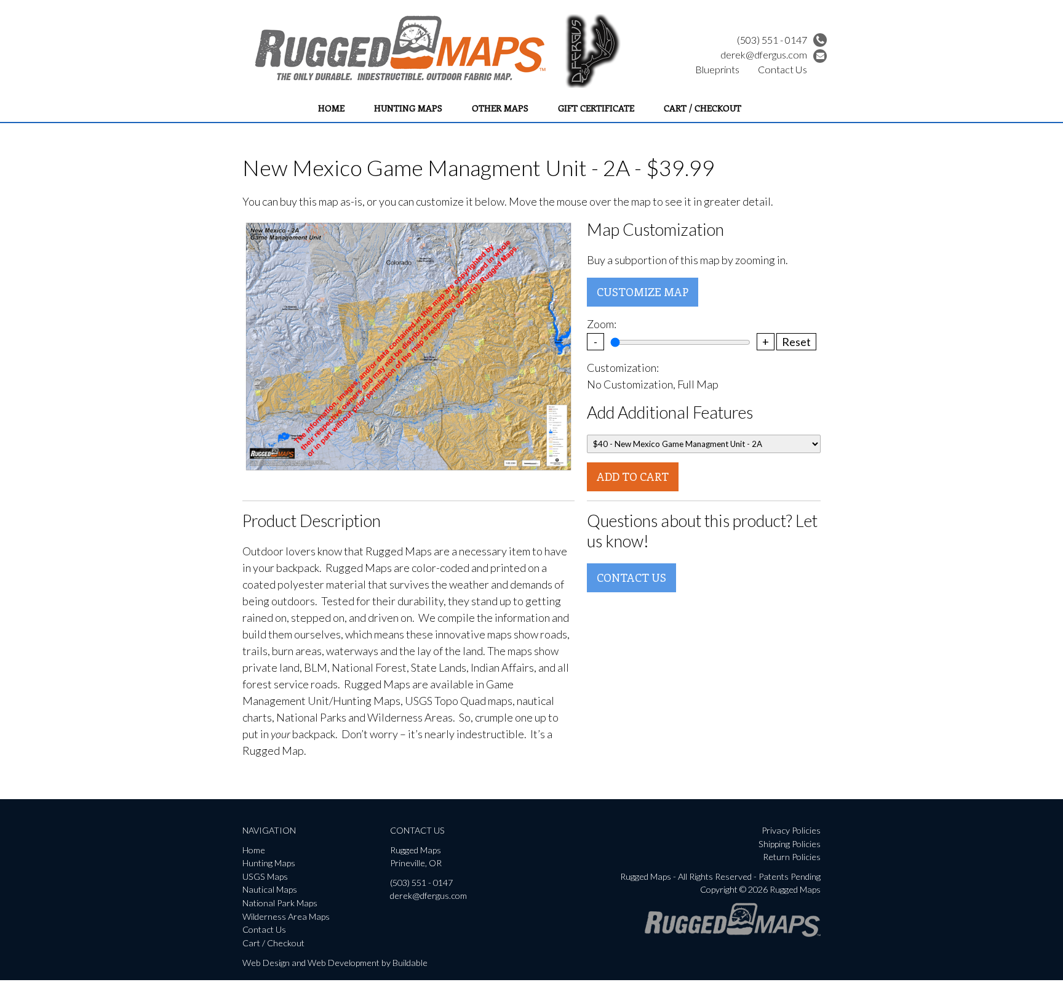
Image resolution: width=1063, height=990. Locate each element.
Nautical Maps (269, 889)
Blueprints (717, 69)
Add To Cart (633, 476)
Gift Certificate (596, 108)
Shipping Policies (789, 844)
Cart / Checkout (702, 108)
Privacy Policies (791, 830)
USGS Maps (265, 876)
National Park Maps (279, 903)
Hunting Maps (408, 108)
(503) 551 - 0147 (772, 40)
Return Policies (792, 856)
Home (331, 108)
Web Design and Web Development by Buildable (335, 962)
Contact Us (782, 69)
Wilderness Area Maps (286, 916)
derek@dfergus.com (763, 54)
